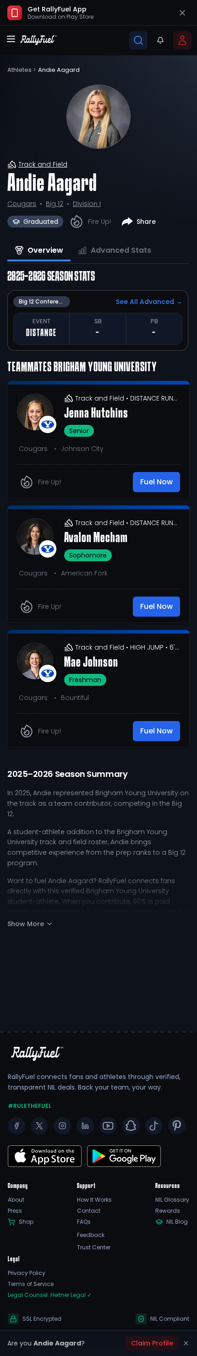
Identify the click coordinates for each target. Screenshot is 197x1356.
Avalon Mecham (96, 538)
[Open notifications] (160, 40)
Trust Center (93, 1247)
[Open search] (138, 40)
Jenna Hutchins (96, 413)
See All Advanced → (149, 301)
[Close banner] (182, 12)
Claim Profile (152, 1343)
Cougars (21, 203)
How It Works (94, 1200)
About (16, 1200)
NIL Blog (177, 1222)
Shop (26, 1222)
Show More (25, 923)
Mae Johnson (91, 662)
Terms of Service (31, 1284)
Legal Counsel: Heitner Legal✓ (50, 1295)
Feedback (90, 1235)
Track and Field (42, 164)
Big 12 (54, 203)
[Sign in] (182, 40)
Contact (88, 1211)
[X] (39, 1125)
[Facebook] (16, 1125)
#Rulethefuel (29, 1106)
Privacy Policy (26, 1273)
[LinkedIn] (85, 1125)
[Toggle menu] (10, 38)
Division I (87, 203)
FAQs (84, 1222)
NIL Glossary (172, 1200)
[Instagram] (62, 1125)
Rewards (167, 1211)
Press (15, 1211)
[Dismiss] (186, 1343)
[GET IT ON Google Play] (45, 1156)
